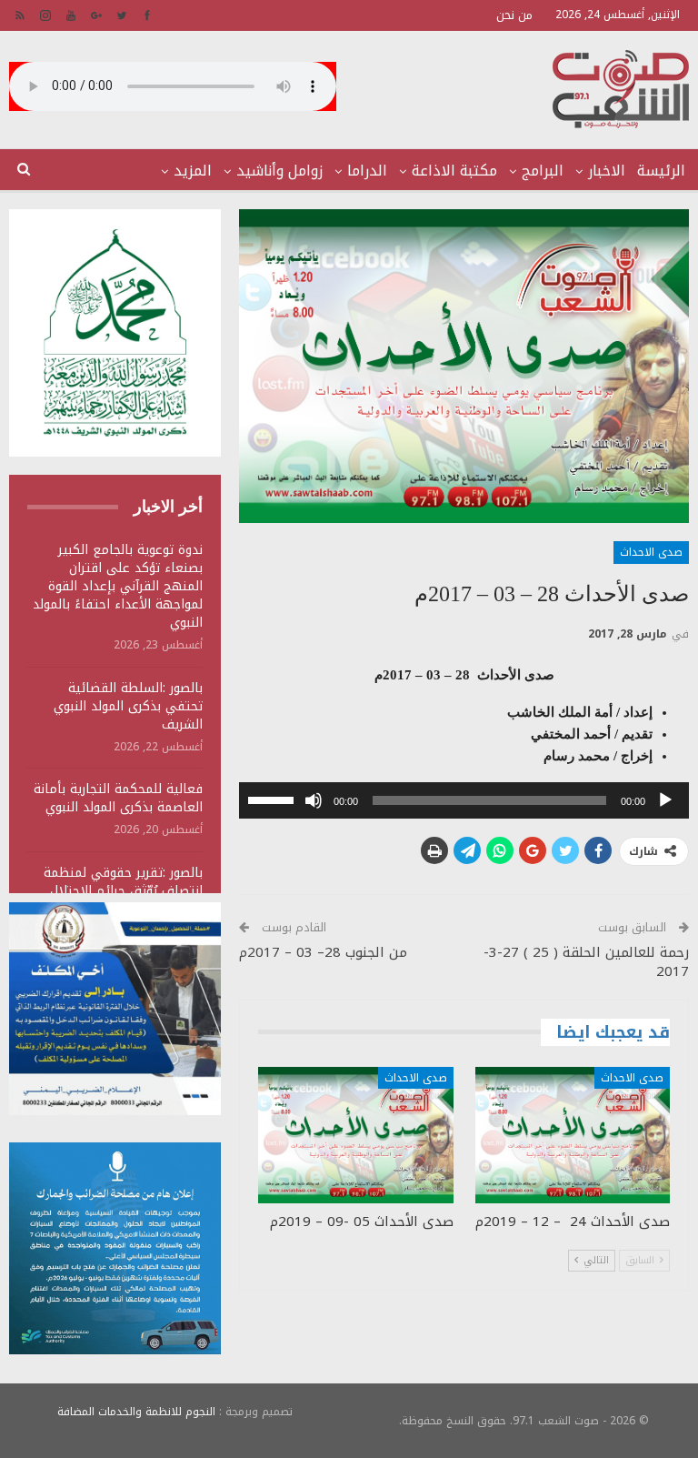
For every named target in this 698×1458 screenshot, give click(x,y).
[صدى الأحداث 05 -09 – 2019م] (355, 1135)
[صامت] (313, 800)
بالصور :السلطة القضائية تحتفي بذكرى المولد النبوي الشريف (128, 706)
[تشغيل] (665, 800)
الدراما (367, 170)
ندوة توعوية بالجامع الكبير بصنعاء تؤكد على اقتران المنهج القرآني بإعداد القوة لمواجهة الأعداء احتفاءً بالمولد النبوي (118, 586)
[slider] (273, 798)
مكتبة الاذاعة (454, 170)
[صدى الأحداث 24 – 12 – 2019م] (572, 1135)
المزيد (193, 170)
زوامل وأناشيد (279, 170)
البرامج (542, 170)
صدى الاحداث (651, 552)
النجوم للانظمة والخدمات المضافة (136, 1412)
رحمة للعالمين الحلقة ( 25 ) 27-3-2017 (586, 962)
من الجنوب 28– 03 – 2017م (323, 952)
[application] (464, 800)
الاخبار (606, 170)
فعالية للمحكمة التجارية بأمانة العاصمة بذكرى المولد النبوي (118, 798)
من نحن (514, 15)
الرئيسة (661, 170)
